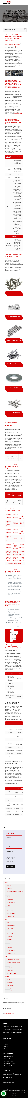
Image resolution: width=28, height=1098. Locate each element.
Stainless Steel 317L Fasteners (21, 538)
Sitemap (14, 1093)
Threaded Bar (10, 916)
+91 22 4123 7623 (8, 1008)
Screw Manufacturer (9, 1061)
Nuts (6, 919)
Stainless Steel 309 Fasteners (15, 523)
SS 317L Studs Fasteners (14, 340)
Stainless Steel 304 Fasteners (15, 516)
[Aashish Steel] (9, 2)
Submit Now (10, 866)
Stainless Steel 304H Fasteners (8, 523)
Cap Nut (9, 947)
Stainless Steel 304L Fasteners (21, 516)
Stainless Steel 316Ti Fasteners (21, 531)
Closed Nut (10, 942)
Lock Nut (9, 939)
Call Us (13, 639)
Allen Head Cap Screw (13, 959)
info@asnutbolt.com (9, 1013)
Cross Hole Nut (11, 950)
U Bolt (8, 905)
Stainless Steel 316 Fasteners (8, 531)
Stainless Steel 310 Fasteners (21, 523)
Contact (6, 1048)
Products (6, 1044)
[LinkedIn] (15, 1095)
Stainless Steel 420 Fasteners (8, 559)
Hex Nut (9, 922)
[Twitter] (13, 1095)
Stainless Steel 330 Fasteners (8, 553)
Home (5, 1041)
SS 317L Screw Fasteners (14, 364)
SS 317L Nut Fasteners (14, 316)
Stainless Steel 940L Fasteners (13, 563)
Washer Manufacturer (9, 1063)
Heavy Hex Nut (11, 925)
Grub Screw (10, 970)
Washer (7, 976)
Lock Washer (10, 982)
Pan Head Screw (11, 973)
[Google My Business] (17, 1095)
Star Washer (10, 985)
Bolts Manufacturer (8, 1056)
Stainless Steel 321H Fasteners (15, 546)
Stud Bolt (9, 888)
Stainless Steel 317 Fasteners (15, 538)
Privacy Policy (21, 1092)
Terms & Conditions (12, 1092)
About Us (6, 1046)
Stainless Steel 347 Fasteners (15, 553)
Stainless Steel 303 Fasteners (8, 516)
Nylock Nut (10, 933)
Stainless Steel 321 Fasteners (8, 546)
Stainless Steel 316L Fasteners (15, 531)
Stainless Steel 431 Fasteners (15, 559)
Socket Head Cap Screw (13, 962)
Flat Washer (10, 979)
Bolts (6, 882)
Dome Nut (9, 931)
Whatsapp (13, 633)
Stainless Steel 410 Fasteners (21, 553)
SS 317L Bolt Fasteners (14, 293)
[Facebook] (11, 1095)
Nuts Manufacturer (8, 1058)
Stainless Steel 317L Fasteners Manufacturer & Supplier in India (13, 45)
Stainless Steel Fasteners (10, 1065)
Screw (6, 956)
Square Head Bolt (11, 902)
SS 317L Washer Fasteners (14, 388)
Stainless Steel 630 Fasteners (21, 559)
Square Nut (10, 928)
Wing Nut (9, 936)
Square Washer (11, 991)
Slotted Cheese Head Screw (14, 968)
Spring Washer (11, 988)
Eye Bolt (9, 897)
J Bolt (8, 908)
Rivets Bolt (10, 910)
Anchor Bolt (10, 899)
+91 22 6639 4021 (8, 1011)
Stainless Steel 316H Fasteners (8, 538)
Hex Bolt (9, 885)
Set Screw (10, 965)
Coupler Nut (10, 945)
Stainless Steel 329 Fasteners (21, 546)
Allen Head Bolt (11, 894)
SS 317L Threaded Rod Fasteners (14, 413)
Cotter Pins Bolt (11, 913)
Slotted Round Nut (11, 953)
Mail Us (13, 635)
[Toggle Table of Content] (24, 29)
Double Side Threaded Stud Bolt (15, 891)
